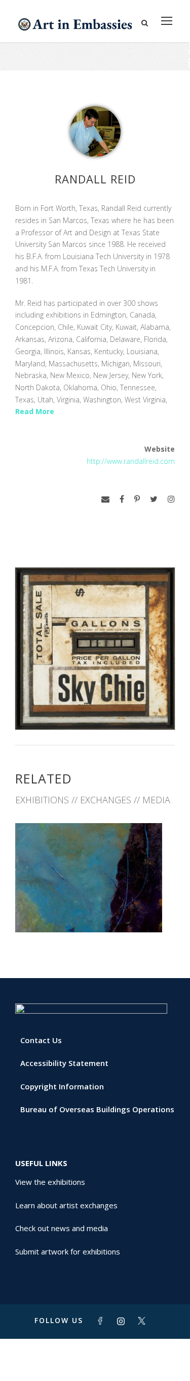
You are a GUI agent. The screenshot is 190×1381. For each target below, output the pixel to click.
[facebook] (122, 499)
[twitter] (154, 499)
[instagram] (171, 499)
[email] (105, 499)
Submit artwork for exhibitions (67, 1251)
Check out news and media (61, 1228)
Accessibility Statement (64, 1063)
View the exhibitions (50, 1182)
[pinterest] (137, 499)
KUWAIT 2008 (95, 909)
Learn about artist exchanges (66, 1205)
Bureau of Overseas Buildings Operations (97, 1109)
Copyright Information (62, 1086)
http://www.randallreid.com (131, 461)
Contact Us (41, 1040)
